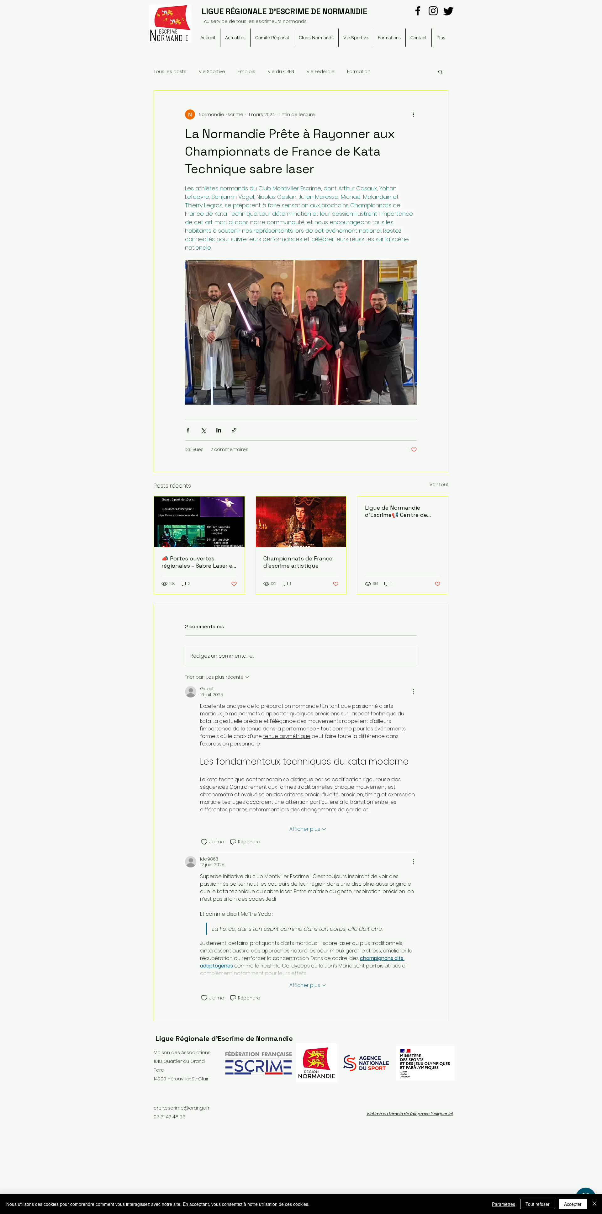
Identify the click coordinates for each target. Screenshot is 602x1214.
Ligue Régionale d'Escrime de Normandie (224, 1038)
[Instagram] (433, 11)
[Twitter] (448, 11)
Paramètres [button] (503, 1204)
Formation (358, 72)
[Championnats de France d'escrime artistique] (301, 521)
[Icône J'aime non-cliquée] (204, 842)
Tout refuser (537, 1204)
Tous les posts (170, 72)
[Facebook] (418, 11)
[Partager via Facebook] (188, 430)
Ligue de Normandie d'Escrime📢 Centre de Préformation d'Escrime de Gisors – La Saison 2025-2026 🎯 (401, 511)
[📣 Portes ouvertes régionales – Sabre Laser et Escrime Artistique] (199, 521)
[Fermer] (594, 1204)
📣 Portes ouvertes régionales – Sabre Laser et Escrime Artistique (198, 562)
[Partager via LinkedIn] (219, 430)
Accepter (573, 1204)
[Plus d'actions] (413, 114)
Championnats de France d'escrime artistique (297, 562)
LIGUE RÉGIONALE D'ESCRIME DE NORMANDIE (284, 11)
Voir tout (439, 484)
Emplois (246, 72)
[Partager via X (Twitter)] (203, 430)
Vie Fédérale (321, 72)
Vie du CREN (281, 72)
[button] (272, 38)
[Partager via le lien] (234, 430)
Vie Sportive (212, 72)
